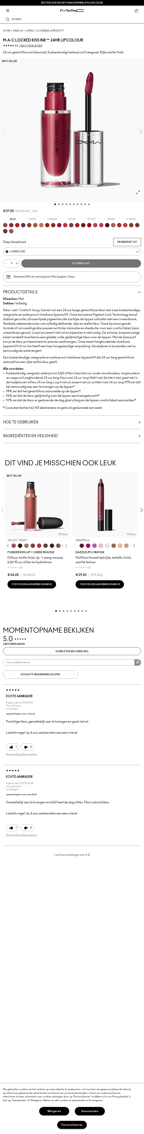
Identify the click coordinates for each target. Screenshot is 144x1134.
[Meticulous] (35, 225)
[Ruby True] (17, 225)
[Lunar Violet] (94, 545)
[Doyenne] (77, 225)
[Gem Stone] (113, 545)
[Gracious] (101, 225)
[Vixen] (83, 225)
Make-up (18, 31)
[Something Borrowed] (32, 545)
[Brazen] (47, 225)
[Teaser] (41, 225)
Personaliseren (72, 1124)
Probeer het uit (127, 242)
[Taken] (58, 545)
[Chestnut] (52, 545)
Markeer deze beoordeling (21, 754)
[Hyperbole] (65, 225)
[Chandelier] (126, 545)
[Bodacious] (5, 225)
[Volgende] (65, 545)
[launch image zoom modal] (138, 192)
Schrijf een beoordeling (72, 651)
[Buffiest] (45, 545)
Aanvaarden (89, 1111)
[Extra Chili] (125, 225)
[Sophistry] (131, 225)
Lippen (30, 31)
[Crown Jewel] (107, 545)
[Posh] (29, 225)
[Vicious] (119, 225)
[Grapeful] (81, 545)
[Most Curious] (11, 225)
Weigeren (54, 1111)
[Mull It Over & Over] (11, 231)
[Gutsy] (89, 225)
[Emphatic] (53, 225)
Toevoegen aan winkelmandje (31, 584)
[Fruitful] (107, 225)
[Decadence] (71, 225)
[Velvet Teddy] (13, 545)
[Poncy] (5, 231)
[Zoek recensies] (137, 662)
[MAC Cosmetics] (72, 10)
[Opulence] (23, 225)
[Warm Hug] (26, 545)
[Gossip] (59, 225)
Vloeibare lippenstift (50, 31)
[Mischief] (113, 225)
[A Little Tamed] (39, 545)
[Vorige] (8, 545)
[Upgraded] (95, 225)
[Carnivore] (137, 225)
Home (6, 31)
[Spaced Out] (100, 545)
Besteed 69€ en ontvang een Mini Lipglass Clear (72, 3)
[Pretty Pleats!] (20, 545)
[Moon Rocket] (120, 545)
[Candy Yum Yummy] (88, 545)
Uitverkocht (81, 263)
